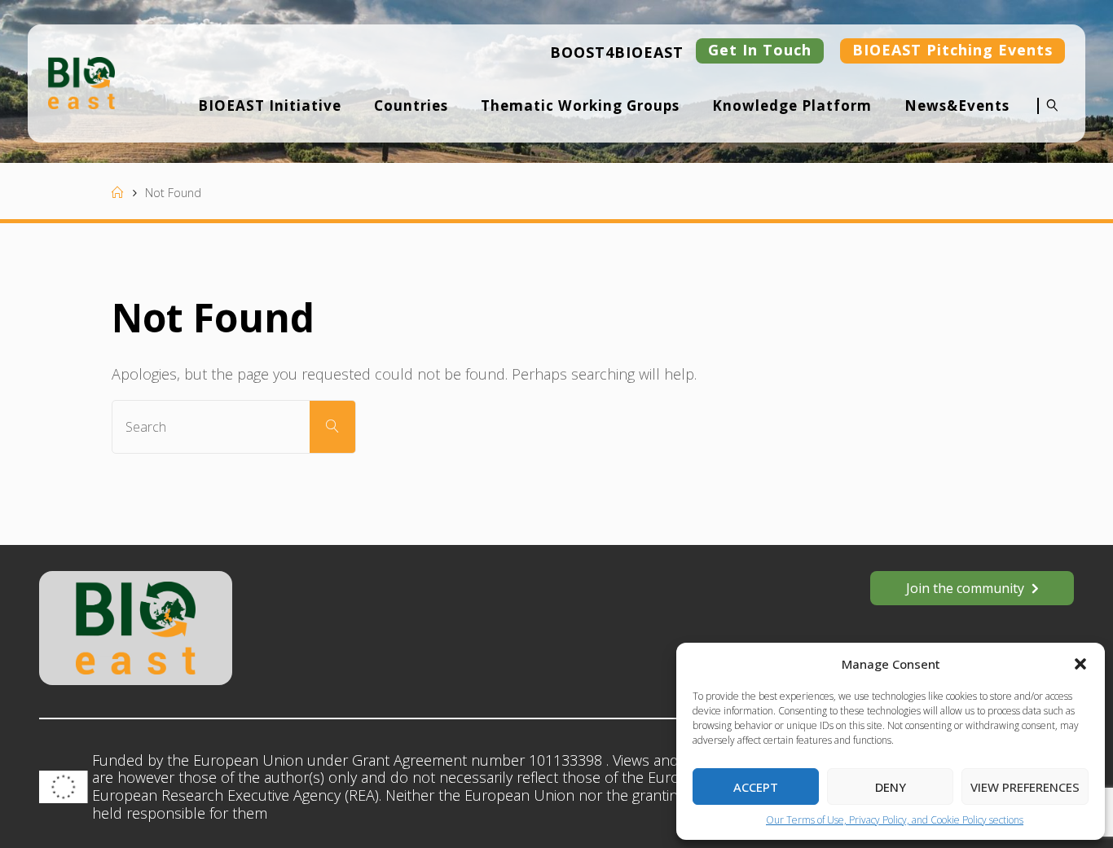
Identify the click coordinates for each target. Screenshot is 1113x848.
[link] (1048, 116)
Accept (755, 787)
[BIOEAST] (81, 81)
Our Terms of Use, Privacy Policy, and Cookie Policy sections (894, 820)
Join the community (965, 588)
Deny (890, 787)
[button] (1080, 664)
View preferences (1025, 787)
